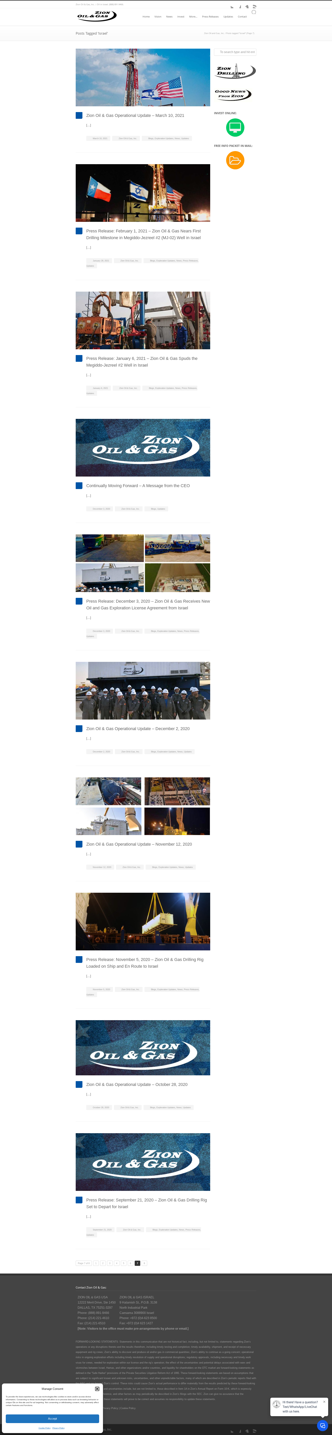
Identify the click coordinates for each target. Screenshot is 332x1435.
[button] (97, 1389)
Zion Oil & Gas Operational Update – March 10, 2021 (135, 115)
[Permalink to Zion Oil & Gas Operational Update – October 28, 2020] (143, 1047)
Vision (157, 16)
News (169, 16)
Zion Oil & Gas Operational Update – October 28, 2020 (137, 1084)
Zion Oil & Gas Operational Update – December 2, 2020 (138, 728)
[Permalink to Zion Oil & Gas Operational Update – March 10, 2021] (143, 77)
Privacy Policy (58, 1428)
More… (193, 16)
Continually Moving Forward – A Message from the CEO (138, 485)
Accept (52, 1418)
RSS (252, 4)
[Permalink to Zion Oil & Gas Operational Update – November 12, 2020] (143, 806)
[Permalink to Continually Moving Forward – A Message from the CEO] (143, 448)
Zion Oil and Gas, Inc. (214, 33)
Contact (242, 16)
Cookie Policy (45, 1428)
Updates (228, 16)
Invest (180, 16)
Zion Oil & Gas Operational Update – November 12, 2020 (139, 844)
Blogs (151, 138)
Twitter (229, 4)
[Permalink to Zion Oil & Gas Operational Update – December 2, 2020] (143, 691)
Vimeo (245, 4)
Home (146, 16)
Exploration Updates (164, 138)
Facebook (237, 4)
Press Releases (210, 16)
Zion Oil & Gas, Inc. (128, 138)
